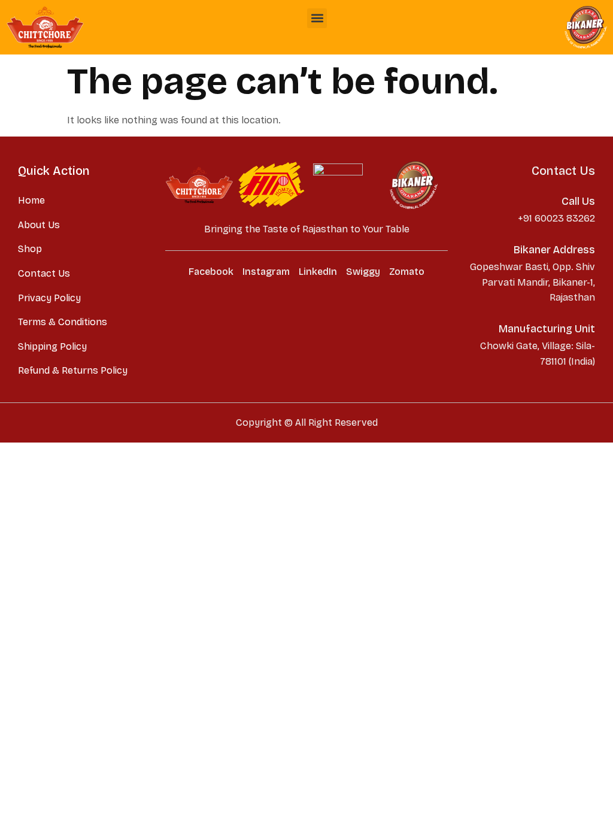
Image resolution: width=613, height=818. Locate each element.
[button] (317, 18)
